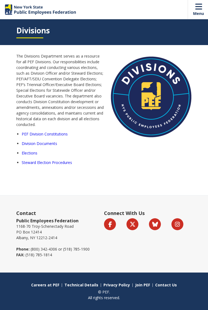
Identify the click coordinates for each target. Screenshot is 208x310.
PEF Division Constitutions (45, 134)
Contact (26, 213)
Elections (29, 153)
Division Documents (39, 143)
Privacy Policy (116, 284)
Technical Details (81, 284)
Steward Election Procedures (47, 162)
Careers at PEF (45, 284)
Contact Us (166, 284)
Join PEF (142, 284)
